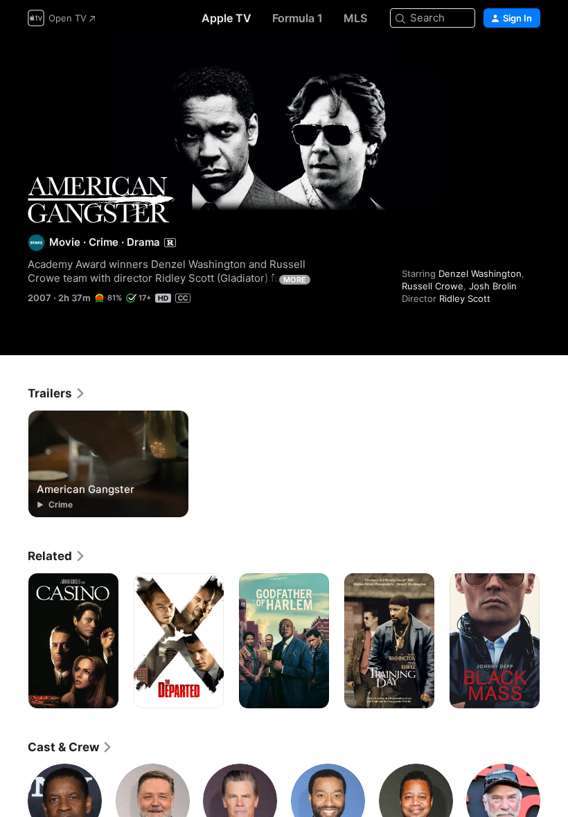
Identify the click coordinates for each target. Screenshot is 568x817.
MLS (355, 18)
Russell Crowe (432, 285)
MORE (294, 280)
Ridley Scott (464, 298)
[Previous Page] (14, 641)
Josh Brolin (493, 285)
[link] (57, 393)
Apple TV (226, 18)
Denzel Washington (480, 273)
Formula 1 (297, 18)
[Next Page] (554, 641)
